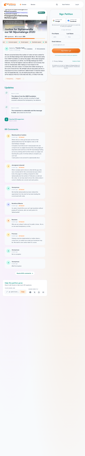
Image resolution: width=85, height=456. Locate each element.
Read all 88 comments (25, 273)
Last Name (70, 33)
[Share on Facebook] (30, 292)
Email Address (56, 41)
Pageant (18, 78)
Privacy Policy (74, 65)
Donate (24, 4)
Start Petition (66, 4)
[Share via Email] (43, 292)
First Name (55, 33)
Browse (33, 4)
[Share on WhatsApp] (39, 292)
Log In (77, 4)
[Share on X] (34, 292)
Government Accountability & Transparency (16, 12)
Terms (67, 65)
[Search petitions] (57, 4)
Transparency (9, 78)
